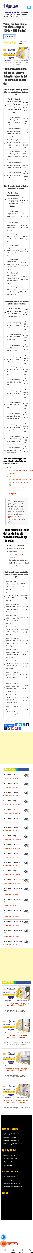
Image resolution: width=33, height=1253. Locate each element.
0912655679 (8, 778)
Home (6, 12)
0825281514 (8, 925)
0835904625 (8, 857)
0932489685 (8, 787)
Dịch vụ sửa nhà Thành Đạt (11, 1137)
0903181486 (8, 831)
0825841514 (8, 945)
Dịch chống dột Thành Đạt (11, 1134)
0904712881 (8, 916)
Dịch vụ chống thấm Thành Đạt (12, 1144)
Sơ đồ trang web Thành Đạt (11, 1183)
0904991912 (8, 874)
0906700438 (8, 865)
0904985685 (8, 905)
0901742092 (8, 894)
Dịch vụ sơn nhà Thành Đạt (11, 1140)
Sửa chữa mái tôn (8, 1165)
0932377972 (8, 804)
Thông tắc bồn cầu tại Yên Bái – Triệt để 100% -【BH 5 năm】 (16, 1036)
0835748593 (8, 813)
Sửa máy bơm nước (9, 1176)
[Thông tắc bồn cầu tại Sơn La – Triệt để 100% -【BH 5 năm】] (16, 1058)
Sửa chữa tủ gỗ (7, 1180)
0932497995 (8, 883)
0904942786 (8, 848)
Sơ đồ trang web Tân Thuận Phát (13, 1186)
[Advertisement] (16, 749)
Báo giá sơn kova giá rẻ (10, 1155)
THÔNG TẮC (14, 12)
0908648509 (8, 796)
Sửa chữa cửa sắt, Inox (10, 1158)
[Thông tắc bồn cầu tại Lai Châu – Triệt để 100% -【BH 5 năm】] (16, 1091)
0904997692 (8, 822)
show (13, 36)
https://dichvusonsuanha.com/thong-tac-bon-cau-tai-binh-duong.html (21, 491)
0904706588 (8, 839)
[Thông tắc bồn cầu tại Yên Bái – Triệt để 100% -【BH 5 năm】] (16, 1026)
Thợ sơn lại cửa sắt (9, 1162)
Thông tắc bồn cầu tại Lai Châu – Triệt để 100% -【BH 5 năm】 (16, 1101)
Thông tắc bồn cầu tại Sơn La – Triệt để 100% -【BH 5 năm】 (16, 1069)
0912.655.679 (14, 517)
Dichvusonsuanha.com (16, 554)
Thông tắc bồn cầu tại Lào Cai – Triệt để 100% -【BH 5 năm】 (16, 1004)
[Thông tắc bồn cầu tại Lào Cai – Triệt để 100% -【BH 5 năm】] (16, 993)
